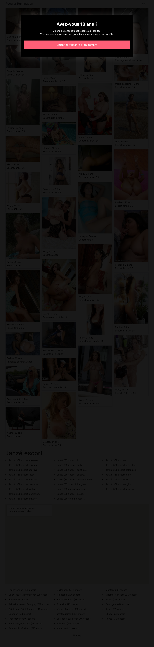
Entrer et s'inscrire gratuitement (77, 44)
